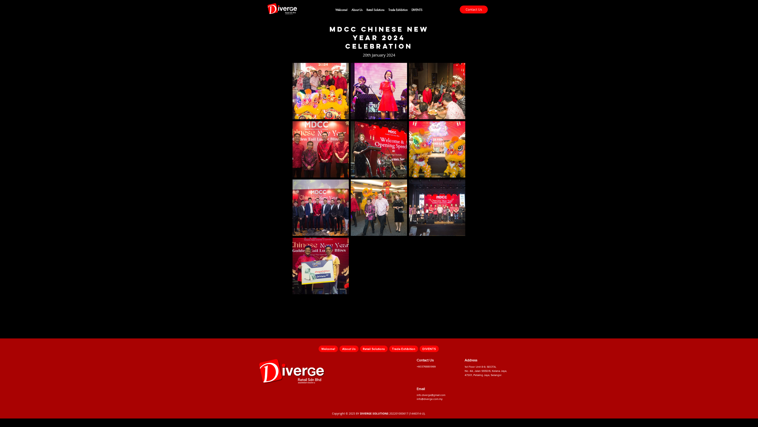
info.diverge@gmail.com (431, 395)
